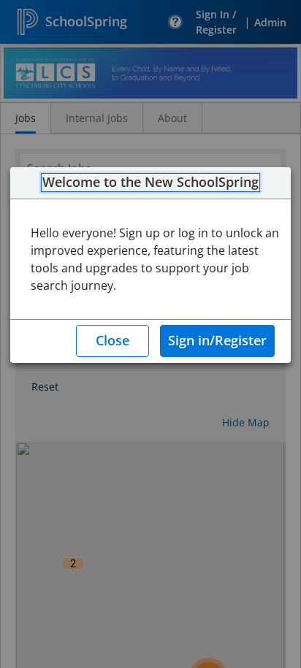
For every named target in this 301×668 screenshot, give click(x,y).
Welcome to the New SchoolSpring (150, 182)
